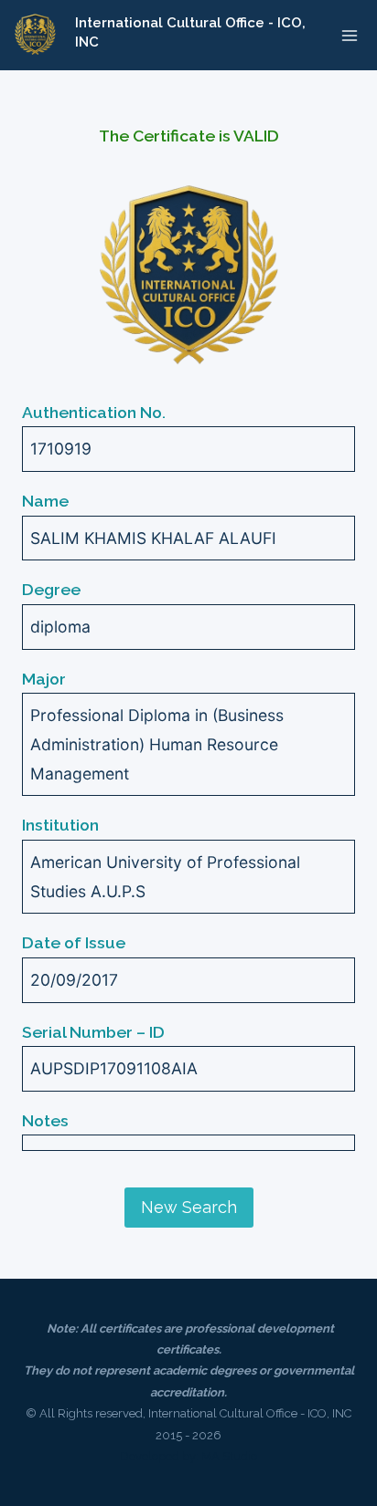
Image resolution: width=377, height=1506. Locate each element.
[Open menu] (349, 35)
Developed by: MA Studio (188, 1456)
